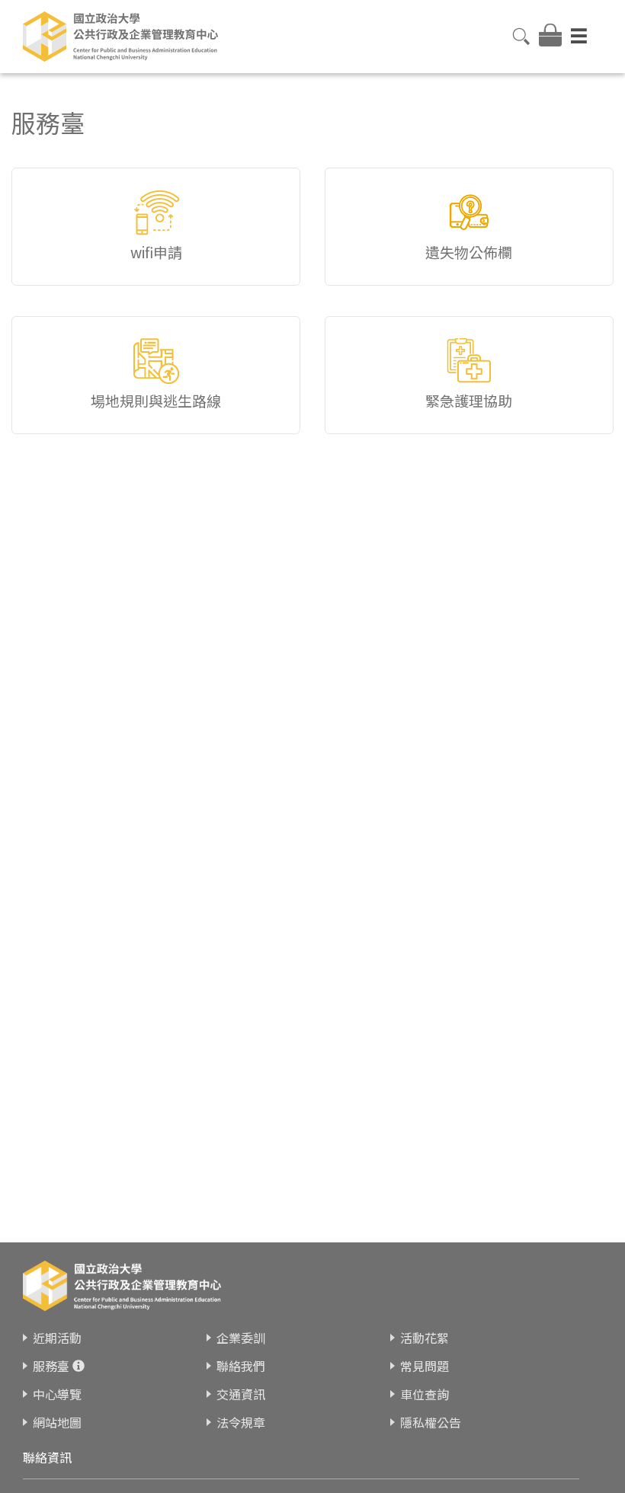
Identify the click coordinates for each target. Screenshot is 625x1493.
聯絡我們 (240, 1366)
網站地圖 (57, 1422)
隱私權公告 (430, 1422)
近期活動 (57, 1337)
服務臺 (51, 1366)
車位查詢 (424, 1394)
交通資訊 (240, 1394)
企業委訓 (240, 1337)
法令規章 (240, 1422)
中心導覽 (57, 1394)
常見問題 (424, 1366)
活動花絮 (424, 1337)
